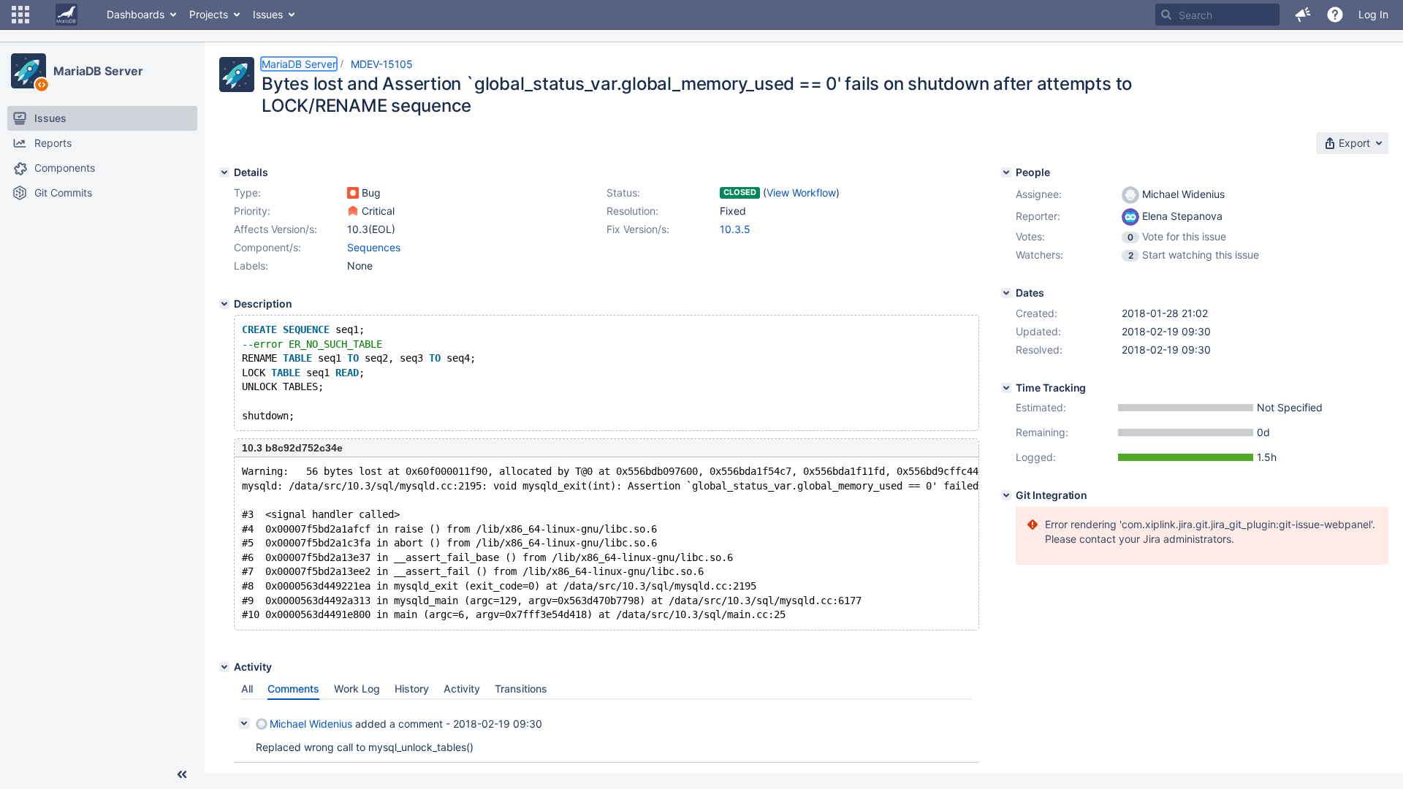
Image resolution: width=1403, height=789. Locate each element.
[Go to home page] (66, 14)
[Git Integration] (1006, 495)
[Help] (1335, 14)
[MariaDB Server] (28, 70)
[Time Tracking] (1006, 388)
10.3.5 (735, 229)
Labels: (251, 265)
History (412, 688)
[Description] (224, 304)
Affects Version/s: (275, 229)
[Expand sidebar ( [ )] (182, 774)
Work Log (357, 688)
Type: (247, 192)
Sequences (373, 247)
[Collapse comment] (244, 723)
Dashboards (135, 14)
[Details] (224, 172)
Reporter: (1038, 216)
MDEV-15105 (382, 64)
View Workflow (801, 192)
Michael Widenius (311, 723)
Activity (462, 688)
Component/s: (267, 247)
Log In (1373, 14)
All (247, 688)
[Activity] (224, 667)
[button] (20, 14)
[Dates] (1006, 293)
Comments (293, 688)
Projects (208, 14)
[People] (1006, 172)
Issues (268, 14)
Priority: (252, 211)
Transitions (521, 688)
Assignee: (1039, 194)
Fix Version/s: (638, 229)
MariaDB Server (98, 71)
